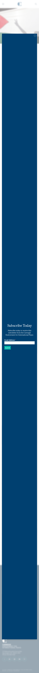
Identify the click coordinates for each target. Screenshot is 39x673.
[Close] (35, 35)
